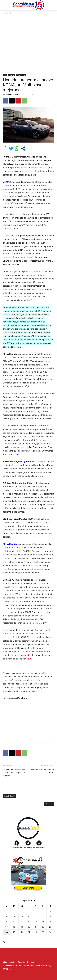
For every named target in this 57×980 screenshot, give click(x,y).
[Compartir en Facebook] (5, 148)
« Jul (4, 941)
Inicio (5, 13)
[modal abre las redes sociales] (23, 148)
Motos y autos (21, 75)
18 (14, 927)
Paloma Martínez (13, 94)
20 (29, 927)
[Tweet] (11, 148)
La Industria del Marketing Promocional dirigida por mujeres (14, 772)
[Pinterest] (18, 100)
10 (6, 921)
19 (22, 927)
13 (29, 921)
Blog (12, 13)
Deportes (11, 75)
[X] (12, 100)
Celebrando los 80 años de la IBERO (42, 771)
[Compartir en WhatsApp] (17, 148)
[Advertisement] (28, 44)
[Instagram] (8, 974)
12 (22, 921)
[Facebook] (5, 100)
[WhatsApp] (24, 100)
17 (6, 927)
